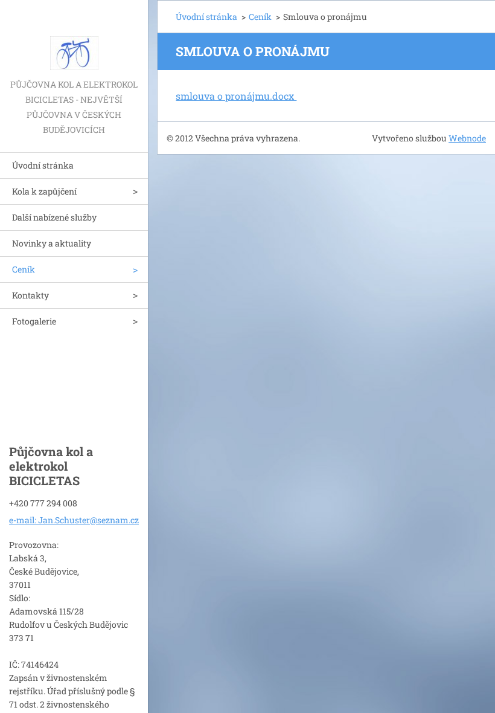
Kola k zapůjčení (44, 191)
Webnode (467, 138)
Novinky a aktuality (51, 243)
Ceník (23, 269)
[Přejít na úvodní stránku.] (74, 38)
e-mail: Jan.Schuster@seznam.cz (74, 520)
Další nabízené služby (54, 217)
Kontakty (30, 295)
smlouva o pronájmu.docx (236, 95)
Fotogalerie (34, 321)
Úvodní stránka (43, 165)
